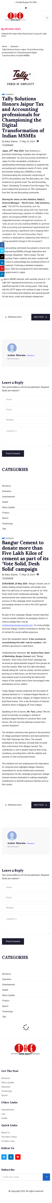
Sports (5, 518)
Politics (5, 512)
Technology (7, 523)
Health (5, 502)
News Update (8, 507)
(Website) (30, 355)
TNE (4, 529)
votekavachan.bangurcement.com (17, 625)
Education (6, 491)
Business (14, 46)
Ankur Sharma (11, 141)
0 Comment (8, 145)
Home (4, 46)
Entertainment (8, 496)
